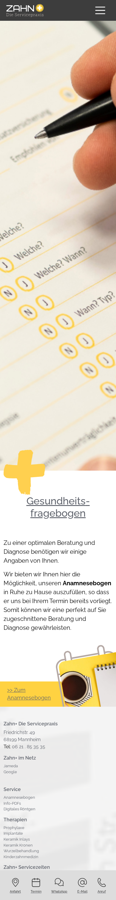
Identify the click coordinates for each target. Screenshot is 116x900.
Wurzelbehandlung (21, 851)
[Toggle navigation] (100, 10)
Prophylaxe (14, 827)
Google (10, 772)
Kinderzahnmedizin (21, 857)
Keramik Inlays (17, 839)
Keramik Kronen (18, 845)
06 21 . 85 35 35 (28, 746)
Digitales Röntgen (19, 809)
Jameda (11, 766)
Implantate (13, 833)
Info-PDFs (12, 803)
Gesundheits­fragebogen (58, 507)
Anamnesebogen (19, 797)
